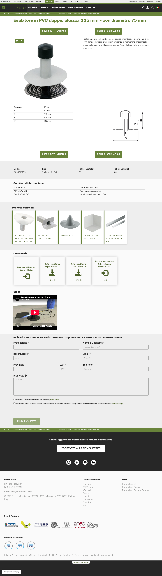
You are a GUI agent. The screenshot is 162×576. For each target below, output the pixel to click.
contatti (91, 8)
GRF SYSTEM (28, 2)
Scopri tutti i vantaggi (54, 31)
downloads (58, 8)
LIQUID (57, 2)
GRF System (88, 487)
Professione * (21, 343)
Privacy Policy (10, 555)
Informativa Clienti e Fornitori (33, 555)
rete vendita (76, 8)
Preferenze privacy (80, 555)
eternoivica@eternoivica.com (18, 492)
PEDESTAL (18, 2)
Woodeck (87, 490)
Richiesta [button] (18, 375)
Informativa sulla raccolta (81, 562)
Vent (85, 505)
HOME (51, 2)
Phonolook (88, 499)
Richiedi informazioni (108, 31)
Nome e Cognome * (93, 343)
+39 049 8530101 (15, 484)
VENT (86, 2)
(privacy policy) (54, 399)
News (44, 8)
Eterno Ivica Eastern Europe (135, 490)
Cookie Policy (55, 555)
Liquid (86, 496)
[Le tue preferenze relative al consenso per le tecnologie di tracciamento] (11, 572)
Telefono (88, 364)
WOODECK (40, 2)
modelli (33, 8)
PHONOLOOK (67, 2)
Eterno (86, 493)
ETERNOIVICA (6, 2)
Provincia (18, 364)
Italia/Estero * (21, 354)
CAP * (63, 364)
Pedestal (87, 484)
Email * (87, 354)
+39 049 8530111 (15, 487)
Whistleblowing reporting (103, 555)
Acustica (87, 502)
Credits (66, 555)
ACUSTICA (78, 2)
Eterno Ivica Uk (129, 484)
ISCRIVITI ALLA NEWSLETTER (81, 448)
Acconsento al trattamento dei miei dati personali (37, 399)
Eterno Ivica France (131, 487)
